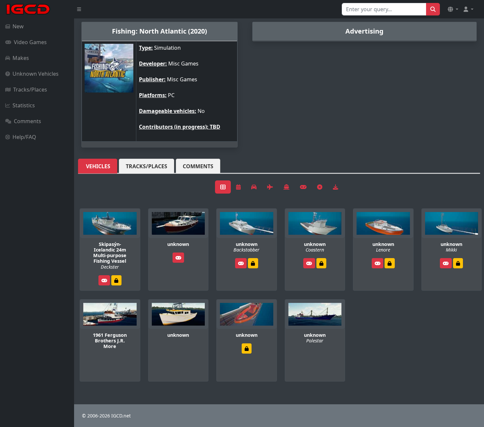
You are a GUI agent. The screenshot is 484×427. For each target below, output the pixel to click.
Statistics (24, 105)
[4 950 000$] (116, 280)
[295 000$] (389, 263)
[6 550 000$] (321, 263)
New (18, 26)
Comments (27, 121)
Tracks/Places (30, 89)
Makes (21, 58)
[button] (453, 9)
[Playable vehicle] (104, 280)
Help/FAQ (24, 137)
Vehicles (98, 166)
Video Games (30, 42)
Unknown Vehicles (36, 73)
